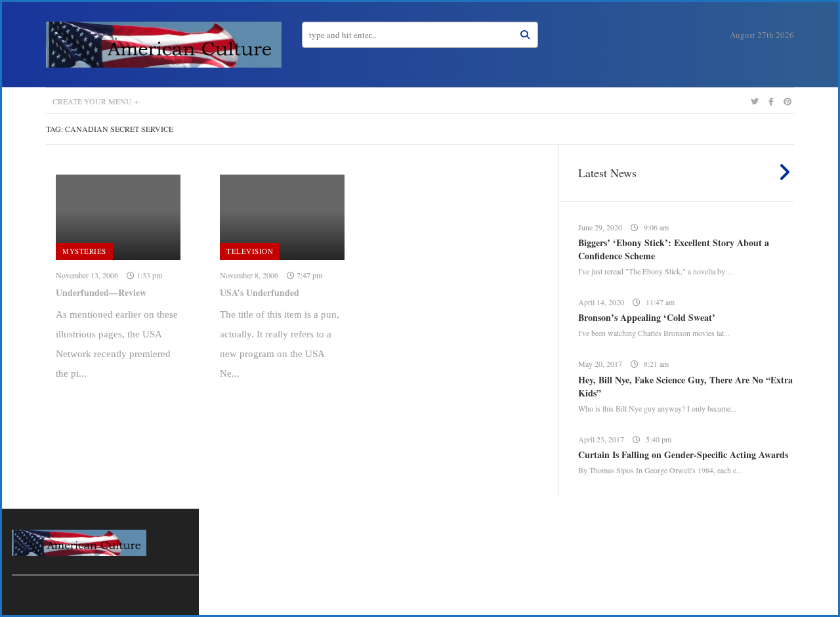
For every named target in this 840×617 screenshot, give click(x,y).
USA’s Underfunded (259, 292)
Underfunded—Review (101, 292)
